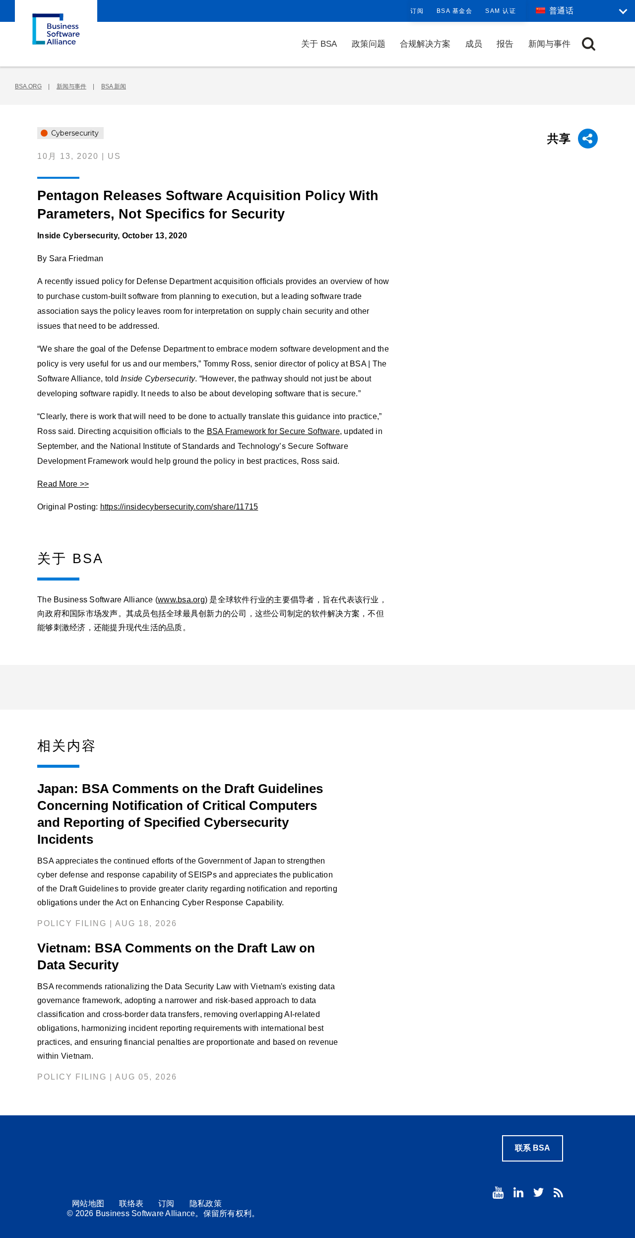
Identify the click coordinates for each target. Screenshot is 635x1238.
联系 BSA (532, 1148)
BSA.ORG (28, 86)
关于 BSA (319, 44)
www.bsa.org (181, 599)
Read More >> (63, 484)
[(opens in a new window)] (498, 1192)
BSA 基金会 (455, 10)
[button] (588, 44)
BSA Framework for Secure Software (273, 431)
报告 (505, 44)
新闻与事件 (549, 44)
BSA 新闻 (113, 86)
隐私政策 (206, 1203)
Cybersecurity (74, 133)
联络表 (131, 1203)
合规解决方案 (425, 44)
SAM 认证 (500, 10)
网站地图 (88, 1203)
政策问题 (368, 44)
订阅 (417, 10)
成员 (473, 44)
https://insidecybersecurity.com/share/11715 (179, 507)
